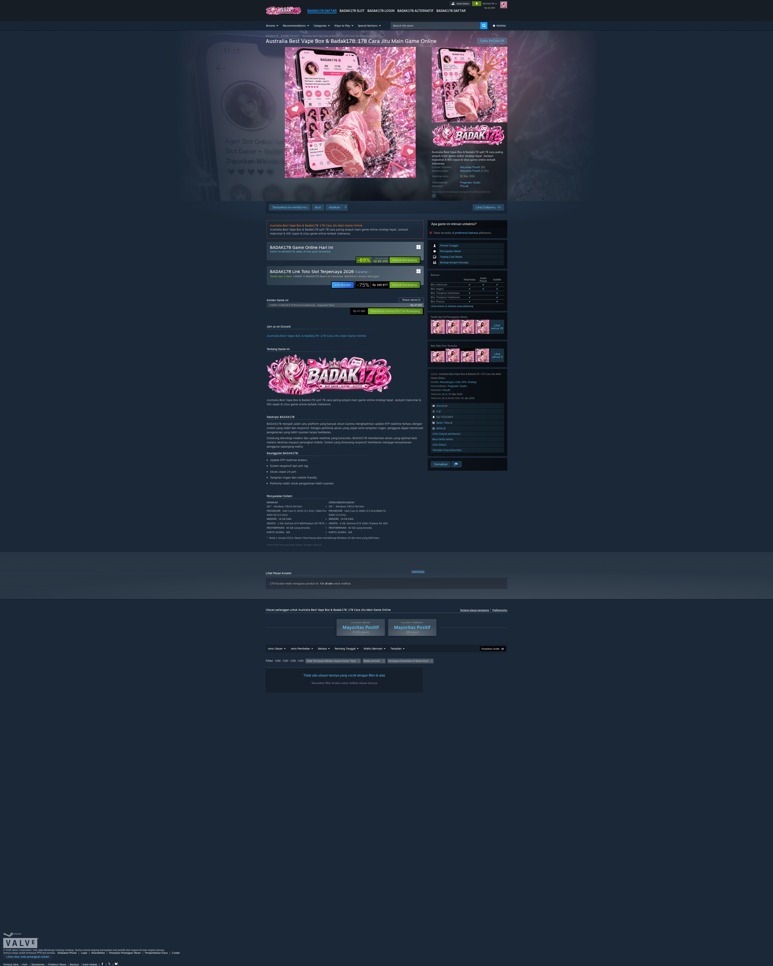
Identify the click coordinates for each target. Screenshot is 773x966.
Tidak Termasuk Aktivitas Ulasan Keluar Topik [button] (331, 661)
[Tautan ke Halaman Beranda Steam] (283, 14)
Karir (25, 964)
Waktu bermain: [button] (372, 661)
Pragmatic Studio (470, 182)
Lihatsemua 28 (497, 327)
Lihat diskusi (439, 444)
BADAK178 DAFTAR (322, 11)
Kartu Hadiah (90, 964)
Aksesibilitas (98, 953)
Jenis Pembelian (300, 648)
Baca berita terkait (442, 439)
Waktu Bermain (373, 648)
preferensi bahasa (466, 232)
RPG (464, 382)
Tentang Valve (11, 964)
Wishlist (501, 25)
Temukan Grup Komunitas (447, 450)
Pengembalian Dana (156, 953)
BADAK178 (488, 3)
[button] (272, 25)
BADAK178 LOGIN (381, 11)
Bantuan (74, 964)
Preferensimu (499, 610)
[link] (372, 260)
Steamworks (38, 964)
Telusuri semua (411, 299)
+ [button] (433, 195)
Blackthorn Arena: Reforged (361, 276)
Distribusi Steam (57, 964)
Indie (458, 382)
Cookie (176, 953)
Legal (84, 953)
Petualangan (447, 382)
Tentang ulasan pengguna (474, 610)
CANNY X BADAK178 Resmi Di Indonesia (318, 276)
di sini (329, 583)
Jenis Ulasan (275, 648)
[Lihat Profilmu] (503, 4)
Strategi (472, 382)
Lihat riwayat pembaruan (446, 433)
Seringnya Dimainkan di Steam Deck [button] (408, 661)
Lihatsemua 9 (497, 355)
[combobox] (436, 25)
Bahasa (322, 648)
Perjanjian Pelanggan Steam (125, 953)
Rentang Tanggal (345, 648)
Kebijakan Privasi (67, 953)
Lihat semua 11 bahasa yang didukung (452, 306)
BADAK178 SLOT (352, 11)
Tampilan (396, 648)
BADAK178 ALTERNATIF (415, 11)
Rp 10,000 (489, 7)
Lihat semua (418, 572)
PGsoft (464, 186)
